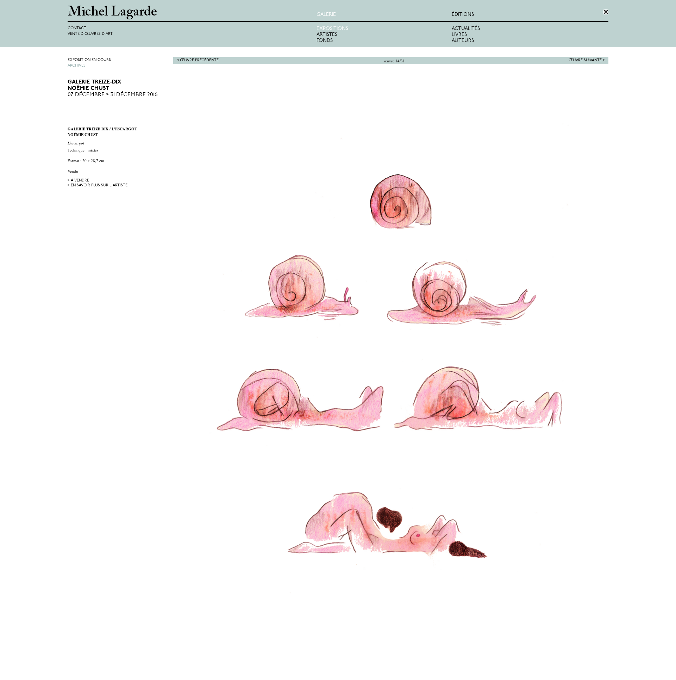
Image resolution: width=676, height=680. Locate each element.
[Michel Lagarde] (192, 12)
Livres (459, 34)
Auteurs (463, 40)
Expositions (332, 28)
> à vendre (78, 181)
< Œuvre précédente (198, 60)
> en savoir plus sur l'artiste (97, 185)
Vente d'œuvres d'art (90, 34)
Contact (77, 28)
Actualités (466, 28)
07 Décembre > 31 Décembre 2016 (113, 95)
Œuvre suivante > (587, 60)
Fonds (325, 40)
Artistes (327, 34)
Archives (77, 66)
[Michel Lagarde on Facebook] (605, 12)
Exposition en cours (89, 60)
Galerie (326, 14)
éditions (463, 14)
